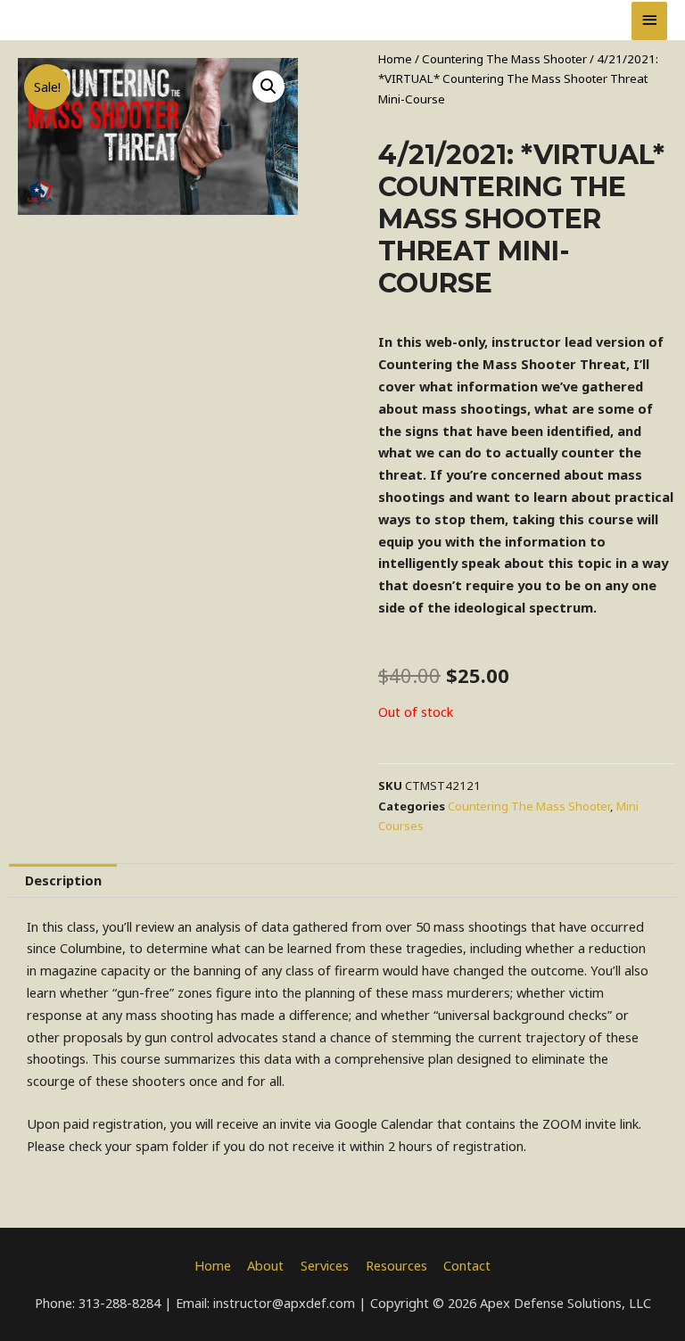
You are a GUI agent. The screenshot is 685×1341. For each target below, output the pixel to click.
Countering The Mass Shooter (504, 59)
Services (325, 1265)
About (265, 1265)
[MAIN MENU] (649, 21)
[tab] (63, 881)
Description (63, 880)
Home (395, 59)
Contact (467, 1265)
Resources (396, 1265)
